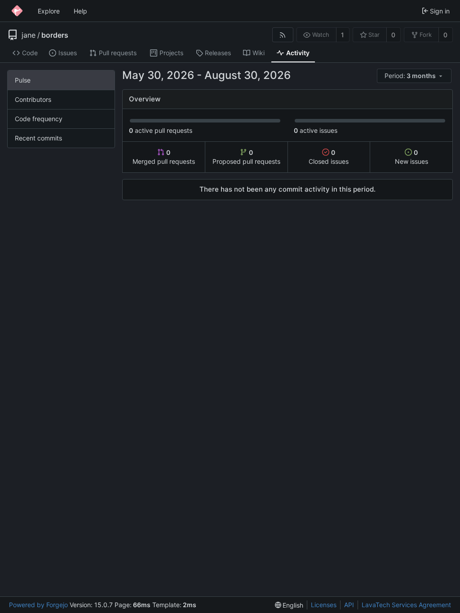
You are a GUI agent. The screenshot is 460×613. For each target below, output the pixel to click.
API (349, 605)
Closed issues (329, 157)
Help (80, 11)
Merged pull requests (164, 157)
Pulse (23, 80)
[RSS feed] (282, 34)
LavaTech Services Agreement (406, 605)
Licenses (323, 605)
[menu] (415, 76)
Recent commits (38, 138)
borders (54, 35)
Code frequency (38, 119)
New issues (411, 157)
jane (28, 35)
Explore (49, 11)
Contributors (33, 99)
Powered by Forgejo (38, 605)
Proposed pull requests (246, 157)
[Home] (17, 11)
